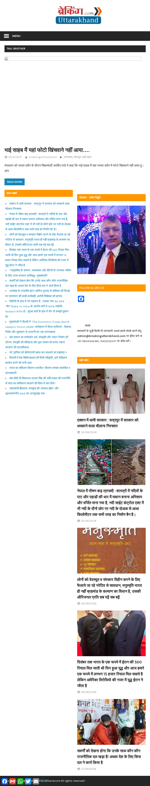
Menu (16, 36)
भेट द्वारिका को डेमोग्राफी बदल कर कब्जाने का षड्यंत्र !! (38, 352)
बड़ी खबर (86, 157)
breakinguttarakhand (43, 157)
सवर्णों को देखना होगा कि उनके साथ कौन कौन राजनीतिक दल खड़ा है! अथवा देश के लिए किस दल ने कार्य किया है (109, 756)
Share (44, 780)
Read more (14, 181)
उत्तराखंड (68, 157)
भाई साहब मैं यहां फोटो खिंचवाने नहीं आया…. (46, 149)
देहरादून (77, 157)
